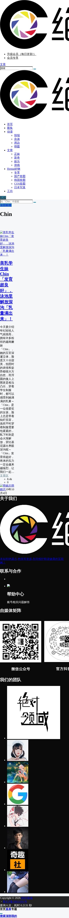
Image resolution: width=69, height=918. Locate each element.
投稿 (3, 197)
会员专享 (12, 57)
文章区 (4, 475)
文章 (10, 150)
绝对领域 (27, 897)
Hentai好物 (13, 168)
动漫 (10, 131)
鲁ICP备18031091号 (15, 901)
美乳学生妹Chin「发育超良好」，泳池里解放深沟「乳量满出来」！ (6, 291)
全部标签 (6, 205)
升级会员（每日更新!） (21, 54)
